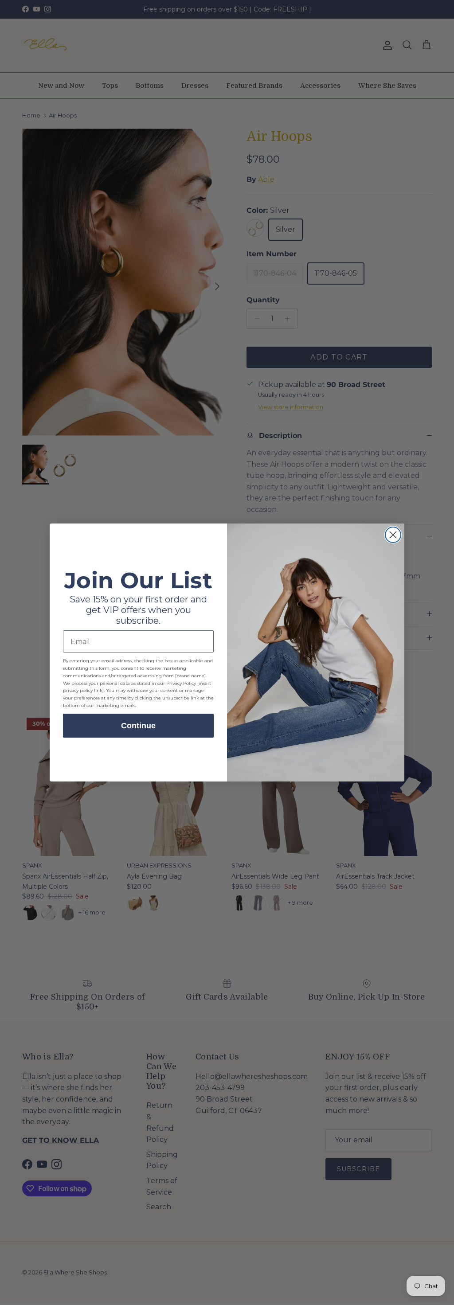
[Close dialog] (393, 535)
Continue (138, 725)
